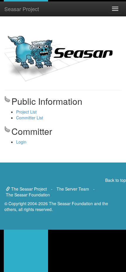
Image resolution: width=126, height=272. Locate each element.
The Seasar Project (28, 189)
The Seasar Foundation (28, 195)
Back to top (115, 180)
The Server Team (73, 189)
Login (21, 142)
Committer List (29, 118)
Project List (26, 112)
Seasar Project (21, 9)
